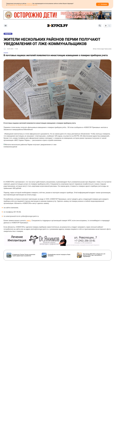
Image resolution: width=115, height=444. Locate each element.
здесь (28, 221)
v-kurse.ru (29, 3)
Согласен (104, 4)
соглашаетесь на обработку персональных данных (22, 5)
